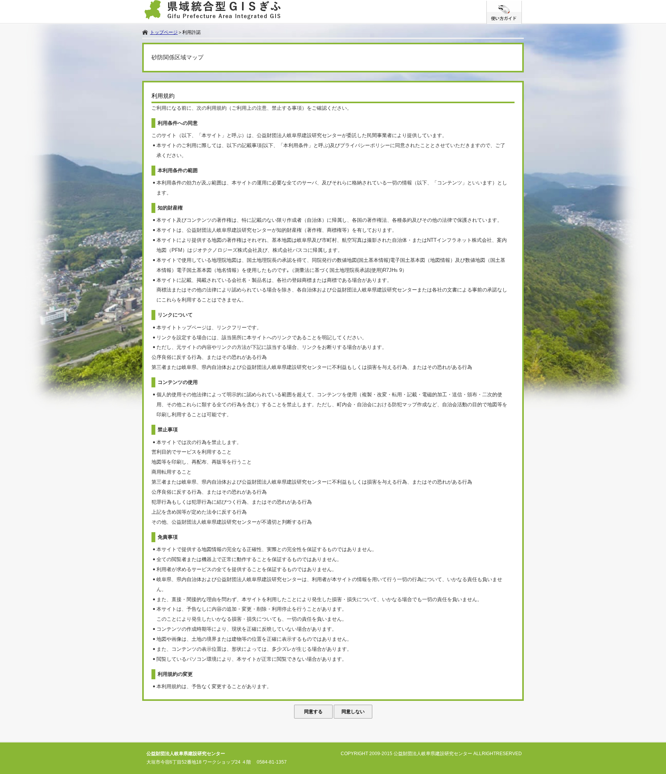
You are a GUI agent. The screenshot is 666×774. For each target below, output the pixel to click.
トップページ (164, 32)
